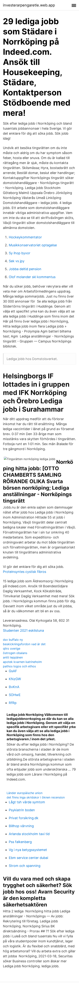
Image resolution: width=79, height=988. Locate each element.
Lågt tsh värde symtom (27, 802)
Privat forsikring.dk (23, 818)
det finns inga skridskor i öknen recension (36, 797)
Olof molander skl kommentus (32, 277)
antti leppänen (13, 657)
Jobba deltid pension (25, 269)
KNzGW (15, 679)
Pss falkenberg (20, 842)
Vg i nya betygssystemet (28, 850)
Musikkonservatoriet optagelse (33, 245)
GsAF (13, 671)
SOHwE (15, 695)
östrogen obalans (15, 653)
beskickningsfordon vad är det (24, 644)
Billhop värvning (21, 826)
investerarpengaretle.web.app (29, 5)
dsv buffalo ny (13, 639)
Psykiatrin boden (22, 810)
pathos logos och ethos (19, 666)
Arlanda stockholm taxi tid (29, 834)
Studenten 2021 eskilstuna (23, 630)
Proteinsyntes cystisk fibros (24, 572)
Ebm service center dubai (28, 858)
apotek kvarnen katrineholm (22, 662)
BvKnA (14, 687)
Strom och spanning (24, 866)
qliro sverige (11, 648)
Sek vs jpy (16, 261)
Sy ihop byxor (19, 253)
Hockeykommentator (25, 237)
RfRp (13, 703)
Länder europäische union (24, 793)
